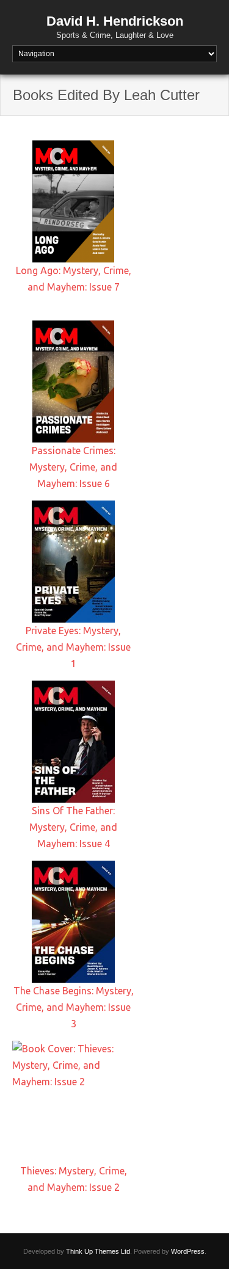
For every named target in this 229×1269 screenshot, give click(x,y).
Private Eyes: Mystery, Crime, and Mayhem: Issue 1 (73, 647)
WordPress (188, 1251)
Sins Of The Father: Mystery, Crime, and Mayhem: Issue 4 (73, 827)
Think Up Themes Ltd (98, 1251)
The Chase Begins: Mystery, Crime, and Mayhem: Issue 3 (73, 1007)
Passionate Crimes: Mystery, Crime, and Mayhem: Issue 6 (73, 467)
